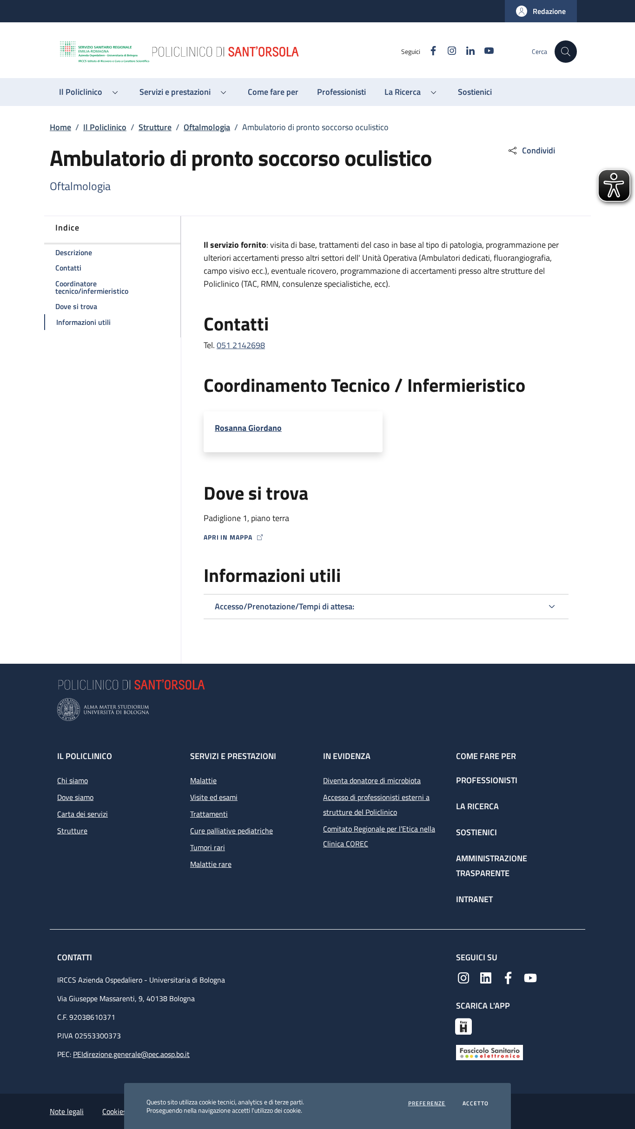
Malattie (203, 780)
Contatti (75, 957)
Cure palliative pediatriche (231, 830)
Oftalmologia (207, 127)
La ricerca (477, 806)
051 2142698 (241, 345)
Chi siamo (72, 780)
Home (60, 127)
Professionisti (486, 780)
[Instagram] (463, 977)
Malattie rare (211, 864)
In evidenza (346, 756)
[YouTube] (530, 977)
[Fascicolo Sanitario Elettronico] (489, 1051)
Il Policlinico (104, 127)
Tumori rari (207, 847)
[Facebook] (508, 977)
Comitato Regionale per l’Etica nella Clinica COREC (379, 836)
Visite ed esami (214, 797)
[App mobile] (463, 1025)
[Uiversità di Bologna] (317, 709)
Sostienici (476, 832)
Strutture (155, 127)
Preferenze (427, 1103)
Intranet (474, 899)
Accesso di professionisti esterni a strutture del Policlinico (376, 805)
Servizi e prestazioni (233, 756)
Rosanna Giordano (248, 428)
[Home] (229, 52)
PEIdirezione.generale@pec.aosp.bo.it (131, 1054)
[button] (541, 11)
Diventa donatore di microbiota (372, 780)
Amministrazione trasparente (491, 865)
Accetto (476, 1103)
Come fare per (486, 756)
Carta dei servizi (82, 813)
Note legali (67, 1111)
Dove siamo (75, 797)
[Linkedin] (485, 977)
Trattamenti (209, 813)
